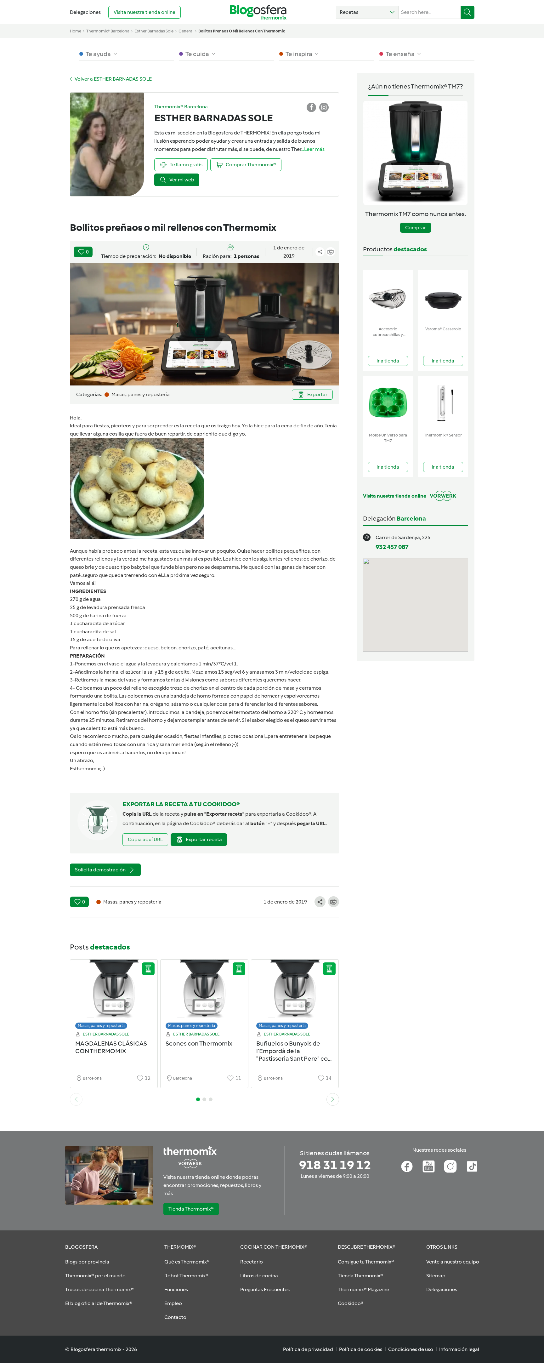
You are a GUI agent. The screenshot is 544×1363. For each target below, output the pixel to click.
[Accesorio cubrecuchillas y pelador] (388, 297)
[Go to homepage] (258, 12)
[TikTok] (472, 1166)
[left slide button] (76, 1099)
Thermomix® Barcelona (107, 31)
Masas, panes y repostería (101, 1025)
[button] (367, 12)
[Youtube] (429, 1166)
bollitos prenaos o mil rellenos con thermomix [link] (241, 31)
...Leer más (313, 149)
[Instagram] (450, 1166)
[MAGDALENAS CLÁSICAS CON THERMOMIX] (114, 996)
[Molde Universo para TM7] (388, 403)
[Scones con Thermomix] (204, 996)
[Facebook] (407, 1166)
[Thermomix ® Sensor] (443, 403)
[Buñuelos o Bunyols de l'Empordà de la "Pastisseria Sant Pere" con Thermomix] (295, 996)
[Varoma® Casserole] (443, 297)
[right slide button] (332, 1099)
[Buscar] (467, 12)
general (185, 31)
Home (75, 31)
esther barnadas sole (153, 31)
